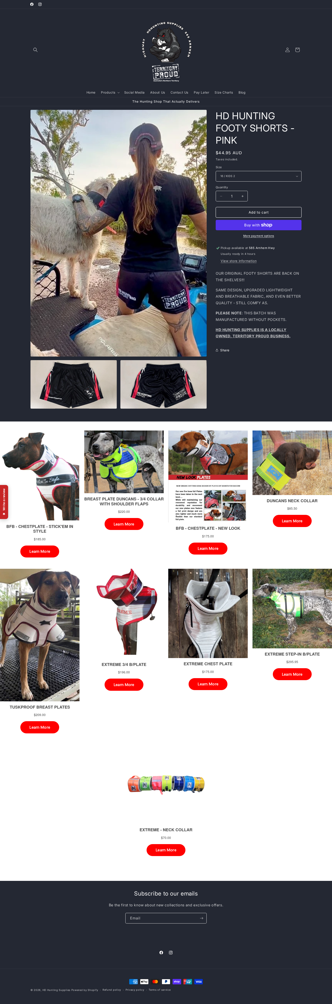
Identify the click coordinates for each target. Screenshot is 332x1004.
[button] (35, 50)
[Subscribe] (201, 918)
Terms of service (160, 989)
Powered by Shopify (84, 990)
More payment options (258, 235)
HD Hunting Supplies (56, 990)
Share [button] (224, 350)
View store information (239, 261)
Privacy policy (135, 989)
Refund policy (112, 989)
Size (219, 167)
